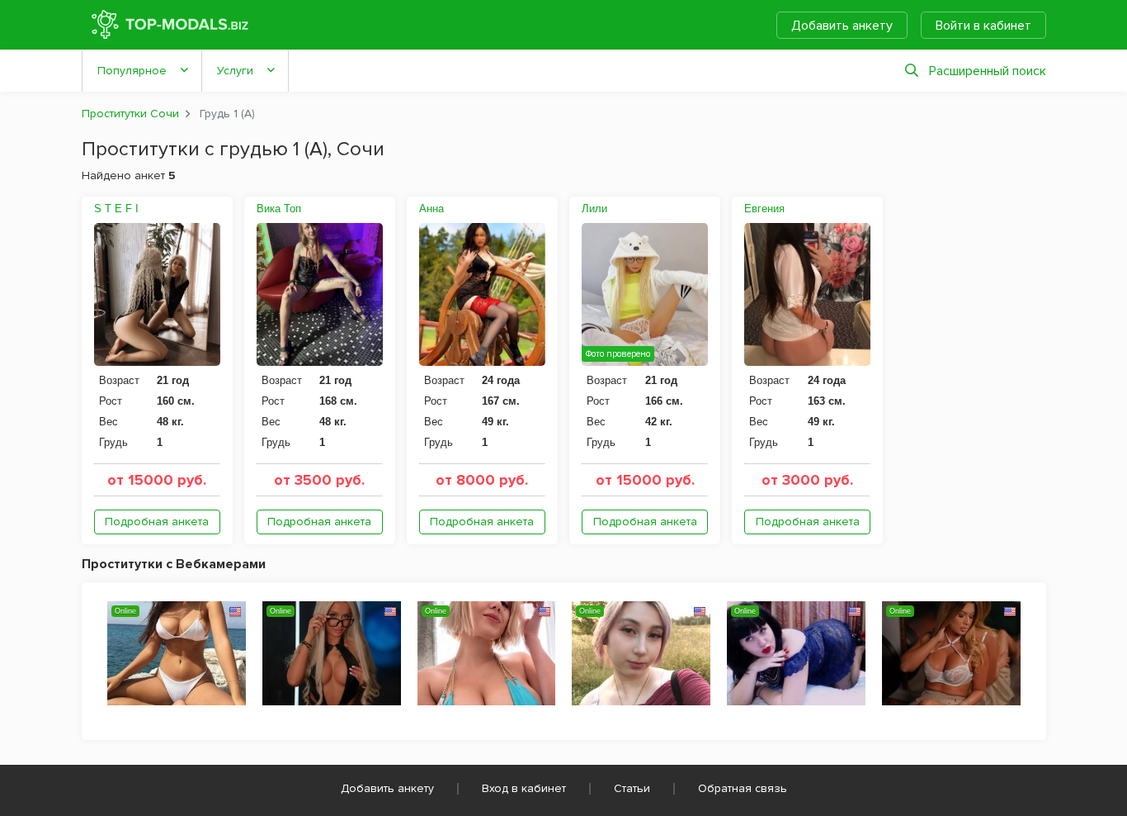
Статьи (632, 788)
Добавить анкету (842, 25)
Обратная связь (742, 788)
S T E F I (116, 208)
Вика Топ (279, 208)
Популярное (132, 71)
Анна (431, 208)
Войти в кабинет (983, 25)
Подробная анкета (157, 522)
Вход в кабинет (524, 788)
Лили (594, 208)
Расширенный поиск (987, 71)
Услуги (235, 71)
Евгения (764, 208)
